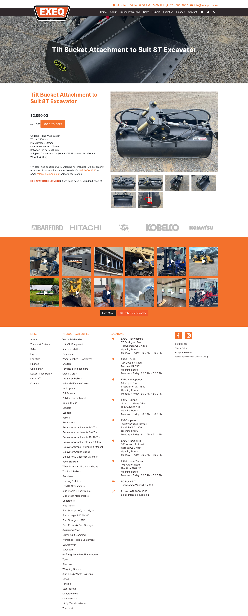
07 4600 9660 (88, 170)
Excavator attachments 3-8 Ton (80, 432)
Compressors (69, 598)
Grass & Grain (69, 373)
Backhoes (67, 476)
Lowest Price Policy (41, 373)
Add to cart (53, 124)
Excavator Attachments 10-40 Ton (81, 437)
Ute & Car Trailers (72, 378)
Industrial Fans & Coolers (76, 383)
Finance (180, 11)
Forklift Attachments (73, 486)
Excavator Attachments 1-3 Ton (79, 427)
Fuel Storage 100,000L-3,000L (79, 510)
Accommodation (71, 349)
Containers (68, 354)
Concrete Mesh (70, 593)
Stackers (67, 564)
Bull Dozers (68, 393)
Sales (146, 11)
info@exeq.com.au (138, 494)
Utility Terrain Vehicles (74, 603)
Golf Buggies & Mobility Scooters (80, 554)
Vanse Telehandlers (73, 339)
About (113, 11)
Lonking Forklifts (71, 481)
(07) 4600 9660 (138, 491)
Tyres (65, 559)
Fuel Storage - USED (73, 520)
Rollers (66, 417)
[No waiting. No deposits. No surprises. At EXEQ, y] (108, 292)
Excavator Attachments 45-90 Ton (81, 442)
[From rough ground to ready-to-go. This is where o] (76, 292)
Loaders (66, 412)
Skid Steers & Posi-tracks (76, 490)
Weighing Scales (71, 569)
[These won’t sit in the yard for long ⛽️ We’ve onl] (139, 292)
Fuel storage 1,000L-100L (76, 515)
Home (103, 11)
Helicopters (68, 388)
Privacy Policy (181, 348)
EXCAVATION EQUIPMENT (45, 180)
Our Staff (35, 378)
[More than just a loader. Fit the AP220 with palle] (203, 292)
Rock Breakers (70, 461)
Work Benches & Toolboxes (77, 358)
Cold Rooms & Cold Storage (77, 525)
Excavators (68, 422)
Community (36, 368)
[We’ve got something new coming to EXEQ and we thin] (139, 261)
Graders (66, 407)
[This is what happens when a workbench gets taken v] (108, 261)
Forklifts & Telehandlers (75, 368)
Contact (192, 11)
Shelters (66, 363)
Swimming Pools (71, 530)
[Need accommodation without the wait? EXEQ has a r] (171, 292)
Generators (68, 500)
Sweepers (67, 549)
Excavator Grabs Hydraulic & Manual (82, 446)
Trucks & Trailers (71, 471)
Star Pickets (69, 588)
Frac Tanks (68, 505)
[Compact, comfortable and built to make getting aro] (44, 261)
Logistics (168, 11)
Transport (67, 608)
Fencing (66, 583)
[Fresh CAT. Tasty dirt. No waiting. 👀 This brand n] (203, 261)
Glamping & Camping (74, 534)
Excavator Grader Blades (76, 451)
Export (156, 11)
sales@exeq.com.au (48, 173)
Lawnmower (69, 544)
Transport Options (130, 11)
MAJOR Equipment (72, 344)
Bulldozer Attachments (74, 398)
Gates (65, 578)
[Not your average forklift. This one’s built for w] (171, 261)
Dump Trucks (69, 402)
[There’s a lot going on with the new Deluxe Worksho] (76, 261)
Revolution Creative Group (196, 356)
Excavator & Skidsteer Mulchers (80, 456)
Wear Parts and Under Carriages (80, 466)
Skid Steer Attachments (75, 495)
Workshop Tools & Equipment (78, 539)
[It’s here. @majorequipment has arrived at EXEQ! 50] (44, 292)
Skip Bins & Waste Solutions (77, 574)
